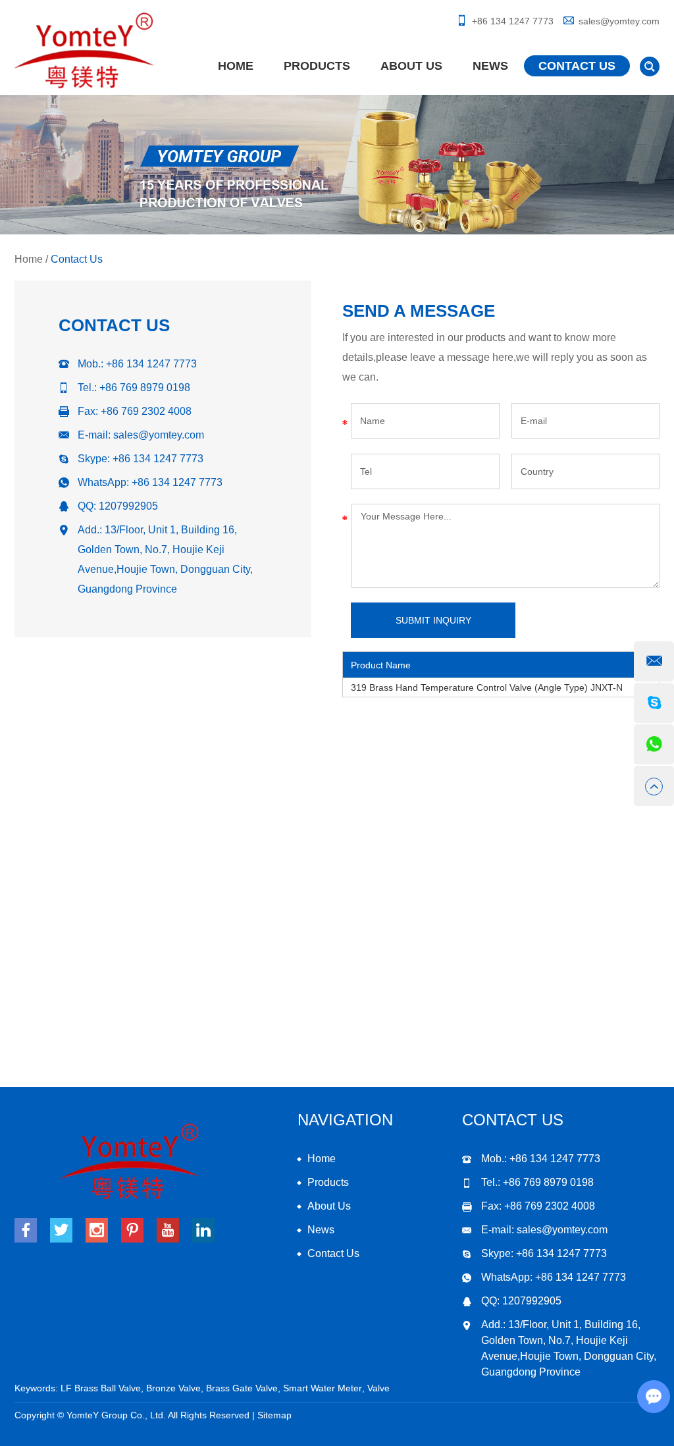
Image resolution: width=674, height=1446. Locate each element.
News (490, 65)
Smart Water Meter (322, 1388)
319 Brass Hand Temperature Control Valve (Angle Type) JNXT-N (487, 687)
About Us (411, 65)
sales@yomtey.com (619, 21)
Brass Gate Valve (242, 1388)
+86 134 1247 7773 (158, 458)
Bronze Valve (173, 1388)
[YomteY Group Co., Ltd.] (84, 51)
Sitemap (274, 1415)
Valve (378, 1388)
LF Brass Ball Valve (101, 1388)
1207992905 (128, 506)
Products (317, 65)
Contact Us (576, 65)
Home (235, 65)
